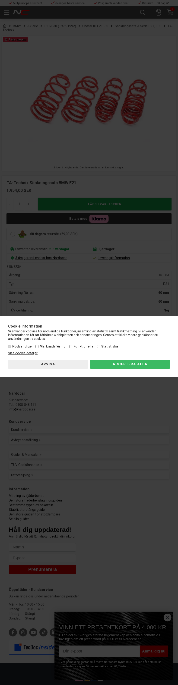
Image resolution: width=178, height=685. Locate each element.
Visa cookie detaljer (23, 353)
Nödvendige (22, 346)
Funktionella (83, 346)
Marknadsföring (53, 346)
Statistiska (109, 346)
